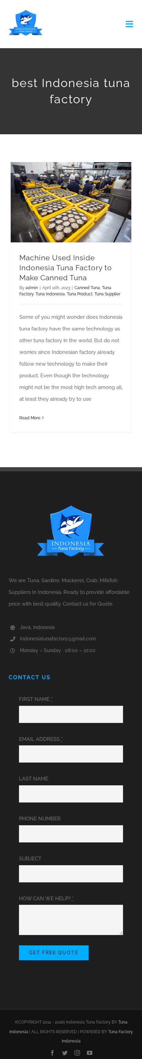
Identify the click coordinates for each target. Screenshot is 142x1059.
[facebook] (52, 1053)
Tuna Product (79, 294)
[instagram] (77, 1053)
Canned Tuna (87, 287)
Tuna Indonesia (50, 294)
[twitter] (65, 1053)
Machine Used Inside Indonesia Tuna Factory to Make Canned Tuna (65, 268)
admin (32, 287)
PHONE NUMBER (40, 819)
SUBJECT (30, 859)
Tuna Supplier (107, 294)
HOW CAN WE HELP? (46, 898)
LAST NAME (33, 779)
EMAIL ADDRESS (41, 739)
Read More (29, 418)
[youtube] (89, 1053)
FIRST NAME (36, 699)
